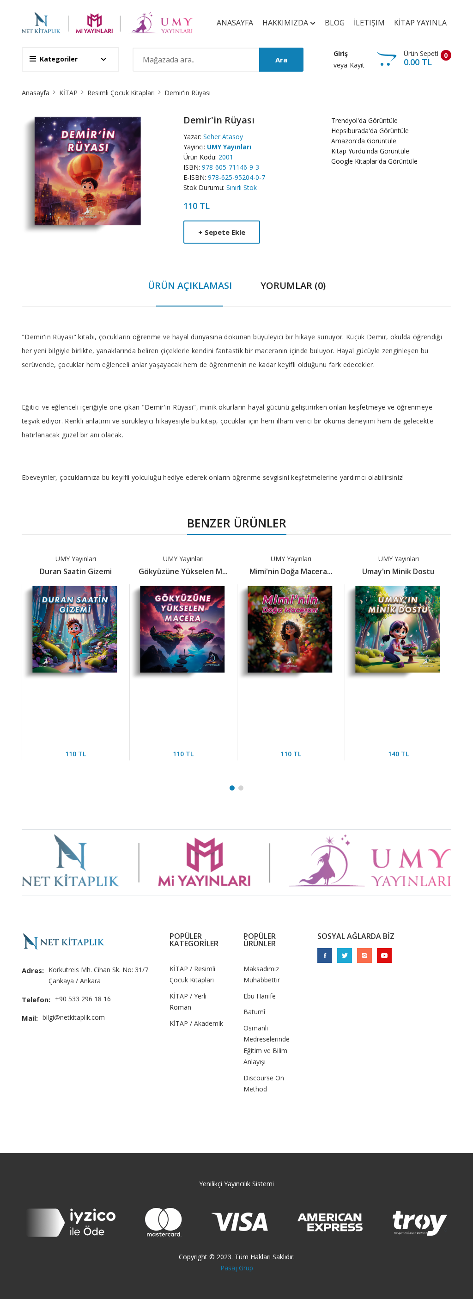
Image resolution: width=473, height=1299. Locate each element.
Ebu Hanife (259, 996)
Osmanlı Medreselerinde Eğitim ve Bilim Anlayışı (266, 1044)
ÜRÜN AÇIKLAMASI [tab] (190, 285)
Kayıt (357, 65)
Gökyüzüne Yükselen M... (177, 571)
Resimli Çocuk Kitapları (121, 92)
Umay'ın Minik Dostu (393, 571)
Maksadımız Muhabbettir (261, 974)
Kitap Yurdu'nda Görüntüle (370, 151)
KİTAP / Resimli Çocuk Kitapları (192, 974)
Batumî (254, 1011)
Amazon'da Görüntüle (363, 140)
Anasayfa (235, 23)
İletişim (369, 23)
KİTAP (68, 92)
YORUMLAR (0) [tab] (293, 285)
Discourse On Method (263, 1083)
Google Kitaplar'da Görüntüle (374, 161)
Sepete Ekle (221, 232)
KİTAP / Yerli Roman (188, 1002)
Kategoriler (59, 59)
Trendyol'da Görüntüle (364, 120)
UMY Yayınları (229, 146)
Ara (281, 59)
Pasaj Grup (236, 1267)
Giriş (341, 53)
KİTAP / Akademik (196, 1023)
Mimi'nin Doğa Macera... (285, 571)
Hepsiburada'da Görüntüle (370, 130)
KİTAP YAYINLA (420, 23)
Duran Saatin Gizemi (70, 571)
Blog (335, 23)
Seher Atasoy (223, 136)
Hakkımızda (286, 23)
